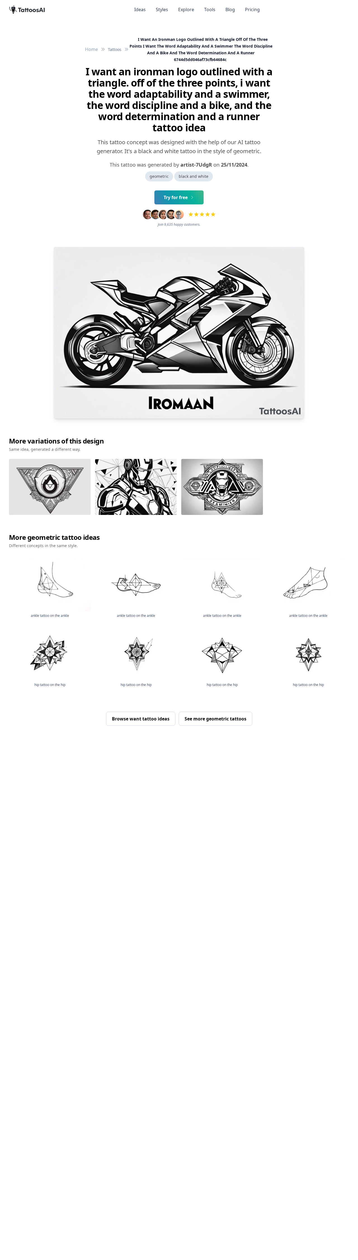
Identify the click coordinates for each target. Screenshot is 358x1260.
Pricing (252, 9)
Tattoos (114, 49)
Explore (186, 9)
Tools (209, 9)
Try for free (176, 197)
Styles (162, 9)
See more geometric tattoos (215, 719)
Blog (230, 9)
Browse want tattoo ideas (140, 719)
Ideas (140, 9)
